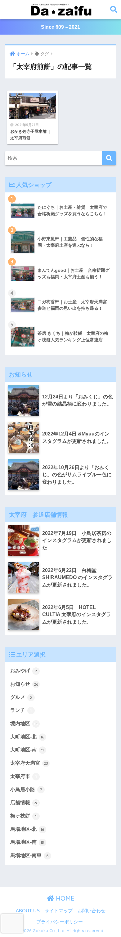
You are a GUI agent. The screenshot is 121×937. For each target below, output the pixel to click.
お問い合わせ (91, 910)
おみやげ (23, 670)
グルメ (21, 697)
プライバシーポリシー (59, 921)
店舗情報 (24, 802)
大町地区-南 (27, 749)
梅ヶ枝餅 (23, 815)
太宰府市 (23, 776)
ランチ (21, 710)
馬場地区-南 (27, 842)
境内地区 (24, 723)
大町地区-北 (27, 736)
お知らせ (24, 684)
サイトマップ (59, 910)
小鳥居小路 (26, 789)
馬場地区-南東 (29, 855)
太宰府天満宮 (29, 763)
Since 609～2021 (60, 27)
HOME (64, 898)
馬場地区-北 (27, 829)
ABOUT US (28, 910)
